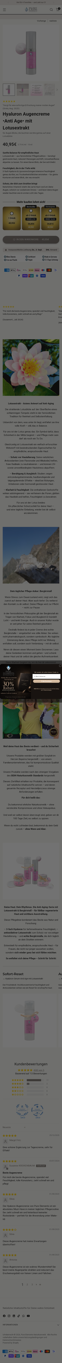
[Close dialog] (60, 666)
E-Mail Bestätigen (46, 681)
